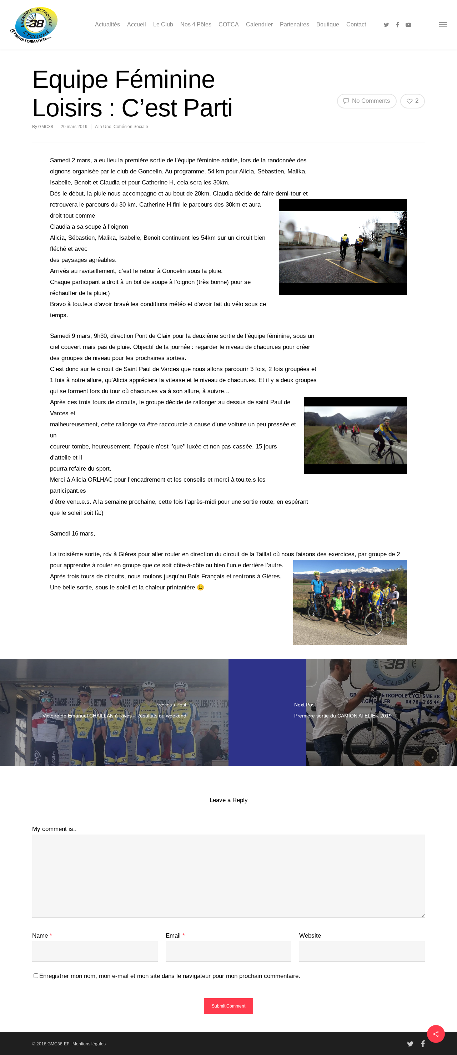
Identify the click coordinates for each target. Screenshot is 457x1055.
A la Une (103, 126)
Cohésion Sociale (131, 126)
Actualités (107, 24)
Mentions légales (89, 1043)
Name (42, 935)
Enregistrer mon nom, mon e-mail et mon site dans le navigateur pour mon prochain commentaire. (169, 976)
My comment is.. (54, 829)
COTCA (229, 24)
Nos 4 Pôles (195, 24)
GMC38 (45, 126)
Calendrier (259, 24)
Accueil (136, 24)
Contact (356, 24)
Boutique (327, 24)
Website (310, 935)
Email (175, 935)
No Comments (370, 100)
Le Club (163, 24)
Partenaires (294, 24)
